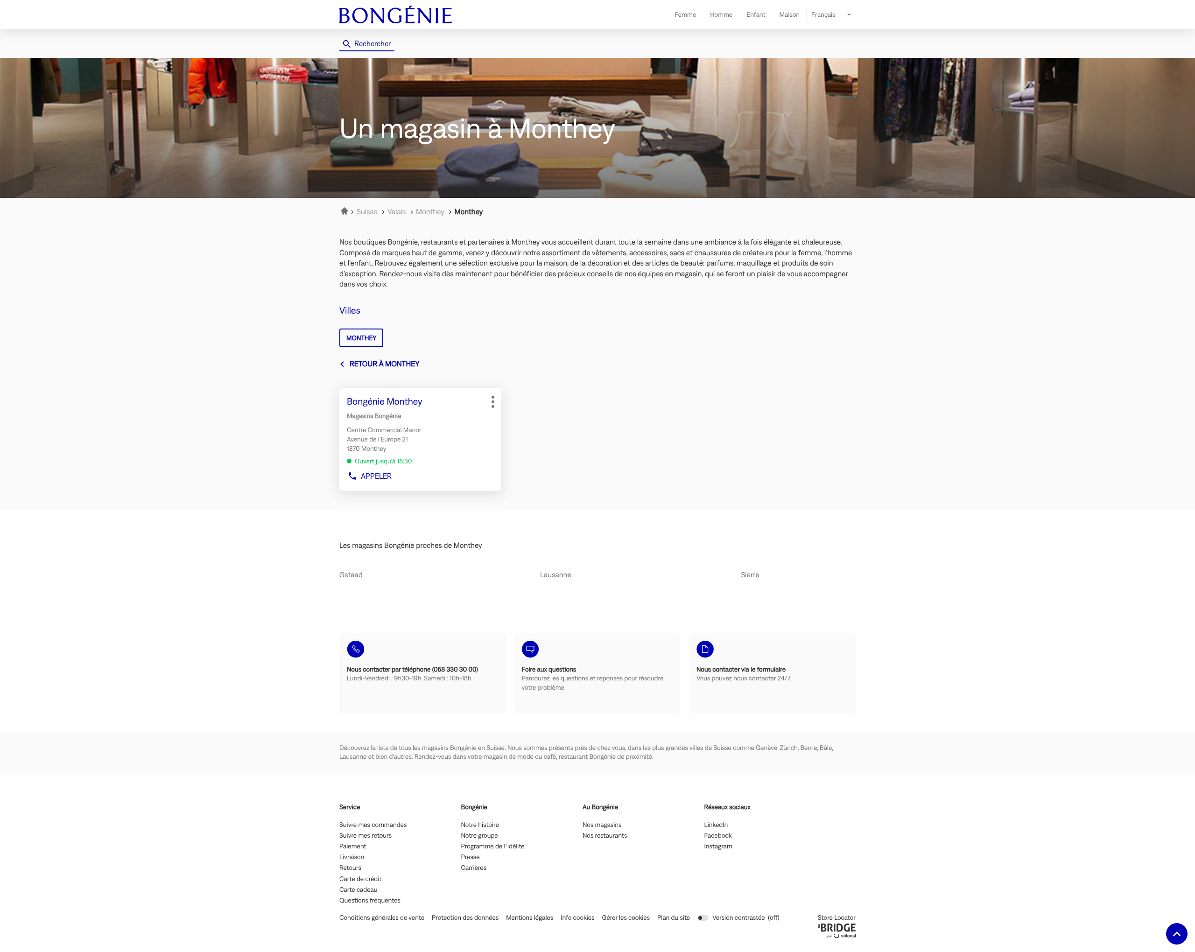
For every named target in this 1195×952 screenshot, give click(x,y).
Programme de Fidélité (493, 846)
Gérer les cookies (626, 917)
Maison (790, 14)
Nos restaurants (605, 836)
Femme (685, 14)
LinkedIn (716, 825)
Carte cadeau (358, 890)
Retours (350, 868)
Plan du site (673, 917)
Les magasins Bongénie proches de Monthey (410, 545)
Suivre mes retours (365, 836)
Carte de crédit (360, 879)
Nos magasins (602, 825)
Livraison (351, 857)
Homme (721, 14)
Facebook (718, 836)
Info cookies (577, 918)
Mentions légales (529, 918)
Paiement (352, 846)
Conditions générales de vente (381, 918)
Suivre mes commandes (373, 825)
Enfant (755, 14)
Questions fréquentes (370, 901)
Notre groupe (479, 836)
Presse (470, 857)
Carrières (474, 868)
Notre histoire (480, 825)
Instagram (718, 846)
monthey (361, 338)
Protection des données (465, 918)
